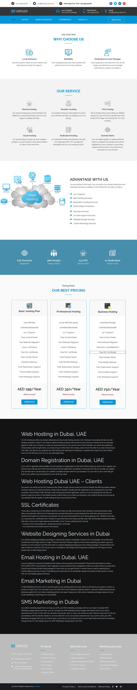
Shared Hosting (48, 654)
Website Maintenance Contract (82, 661)
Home (14, 19)
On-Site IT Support (78, 665)
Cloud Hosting (47, 661)
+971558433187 (86, 4)
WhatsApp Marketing (108, 661)
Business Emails (48, 672)
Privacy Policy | (69, 687)
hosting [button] (24, 19)
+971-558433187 (21, 4)
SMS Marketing (106, 658)
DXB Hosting (47, 669)
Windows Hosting (48, 658)
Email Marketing (106, 654)
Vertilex (37, 686)
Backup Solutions (78, 658)
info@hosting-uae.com (45, 4)
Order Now (29, 402)
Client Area (116, 20)
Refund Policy (104, 687)
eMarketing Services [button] (43, 19)
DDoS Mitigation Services (80, 654)
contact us (82, 19)
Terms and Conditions (87, 687)
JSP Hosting (46, 665)
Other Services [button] (65, 19)
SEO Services (106, 669)
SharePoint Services (78, 669)
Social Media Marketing (109, 665)
